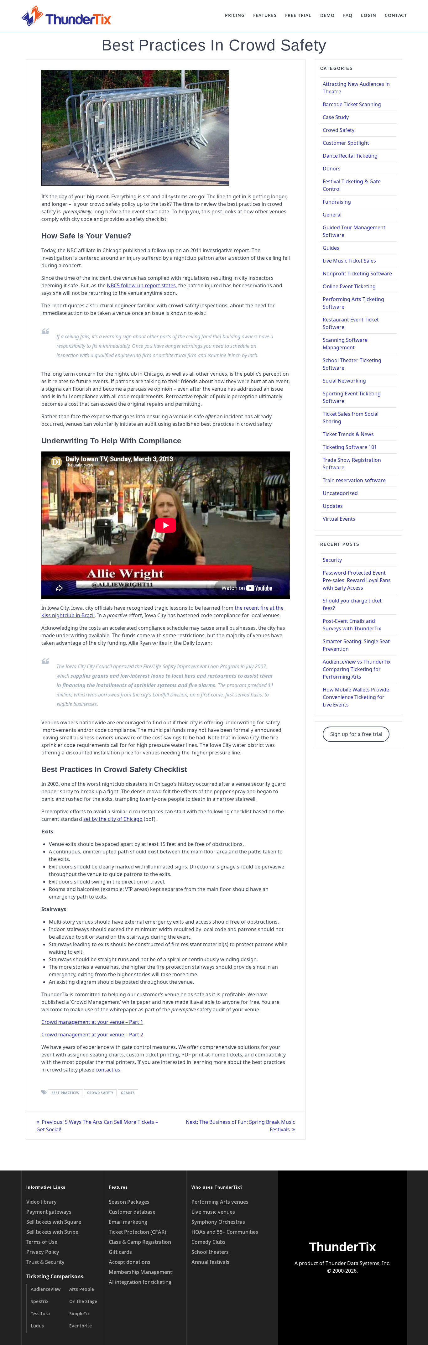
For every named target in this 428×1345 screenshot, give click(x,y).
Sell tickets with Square (53, 1221)
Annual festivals (210, 1262)
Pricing (235, 15)
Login (368, 15)
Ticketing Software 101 (350, 447)
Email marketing (128, 1221)
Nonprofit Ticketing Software (357, 273)
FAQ (347, 15)
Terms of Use (41, 1241)
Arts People (81, 1289)
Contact (396, 15)
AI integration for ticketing (140, 1282)
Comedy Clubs (208, 1241)
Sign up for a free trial (356, 734)
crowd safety (100, 1093)
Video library (41, 1201)
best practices (65, 1093)
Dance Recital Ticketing (350, 155)
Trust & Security (45, 1262)
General (332, 214)
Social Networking (344, 380)
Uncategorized (340, 493)
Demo (327, 15)
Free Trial (298, 15)
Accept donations (129, 1262)
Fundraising (337, 201)
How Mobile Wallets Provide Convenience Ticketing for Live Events (356, 697)
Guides (331, 247)
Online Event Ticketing (349, 286)
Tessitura (40, 1313)
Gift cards (120, 1252)
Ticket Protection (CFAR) (137, 1231)
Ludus (37, 1326)
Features (265, 15)
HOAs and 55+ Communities (224, 1231)
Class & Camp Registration (140, 1241)
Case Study (336, 117)
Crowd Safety (338, 130)
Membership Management (140, 1272)
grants (128, 1093)
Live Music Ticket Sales (349, 260)
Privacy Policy (42, 1252)
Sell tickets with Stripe (52, 1231)
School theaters (210, 1252)
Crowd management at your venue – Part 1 (92, 1022)
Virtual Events (339, 518)
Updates (333, 506)
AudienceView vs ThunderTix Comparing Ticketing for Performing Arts (356, 669)
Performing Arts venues (219, 1201)
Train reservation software (354, 480)
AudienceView (45, 1289)
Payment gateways (48, 1211)
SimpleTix (79, 1313)
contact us (108, 1069)
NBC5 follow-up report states (141, 285)
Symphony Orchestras (218, 1221)
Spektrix (40, 1301)
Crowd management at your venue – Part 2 (92, 1034)
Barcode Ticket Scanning (352, 104)
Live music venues (213, 1211)
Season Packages (129, 1201)
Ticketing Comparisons (54, 1276)
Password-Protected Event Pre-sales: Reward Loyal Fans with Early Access (357, 580)
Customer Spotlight (346, 142)
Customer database (132, 1211)
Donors (332, 168)
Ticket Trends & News (348, 434)
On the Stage (83, 1301)
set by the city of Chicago (113, 819)
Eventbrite (80, 1326)
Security (332, 559)
